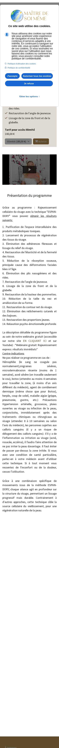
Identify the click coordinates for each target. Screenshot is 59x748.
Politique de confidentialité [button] (19, 68)
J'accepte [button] (12, 76)
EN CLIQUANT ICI (34, 341)
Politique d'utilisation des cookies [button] (22, 64)
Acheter (42, 141)
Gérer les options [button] (29, 96)
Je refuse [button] (29, 83)
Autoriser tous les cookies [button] (37, 76)
